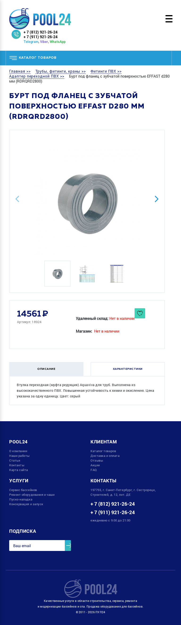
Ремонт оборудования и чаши (31, 494)
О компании (18, 451)
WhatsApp (58, 42)
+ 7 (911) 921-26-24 (41, 36)
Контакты (16, 465)
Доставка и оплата (104, 456)
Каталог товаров (103, 451)
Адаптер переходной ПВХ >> (36, 76)
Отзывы (96, 460)
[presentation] (17, 198)
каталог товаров (38, 57)
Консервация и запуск (26, 504)
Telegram (31, 42)
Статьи (14, 460)
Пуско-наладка (20, 499)
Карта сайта (18, 470)
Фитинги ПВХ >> (105, 71)
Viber (44, 42)
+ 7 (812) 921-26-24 (41, 31)
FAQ (93, 470)
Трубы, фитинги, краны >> (60, 71)
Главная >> (20, 71)
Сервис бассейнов (23, 490)
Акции (95, 465)
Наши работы (19, 456)
